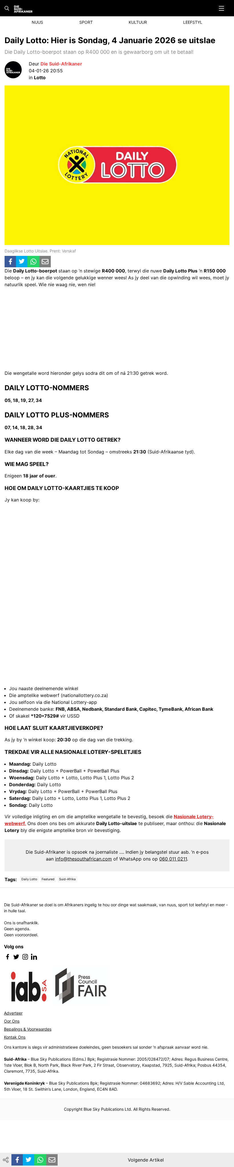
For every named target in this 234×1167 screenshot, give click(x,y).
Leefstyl (192, 22)
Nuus (37, 22)
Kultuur (138, 22)
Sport (86, 22)
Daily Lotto (29, 879)
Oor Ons (11, 1021)
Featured (48, 879)
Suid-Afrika (67, 879)
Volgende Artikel (146, 1160)
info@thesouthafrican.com (83, 859)
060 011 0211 (173, 859)
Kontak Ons (14, 1037)
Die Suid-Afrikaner (61, 64)
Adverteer (13, 1013)
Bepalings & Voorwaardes (27, 1029)
